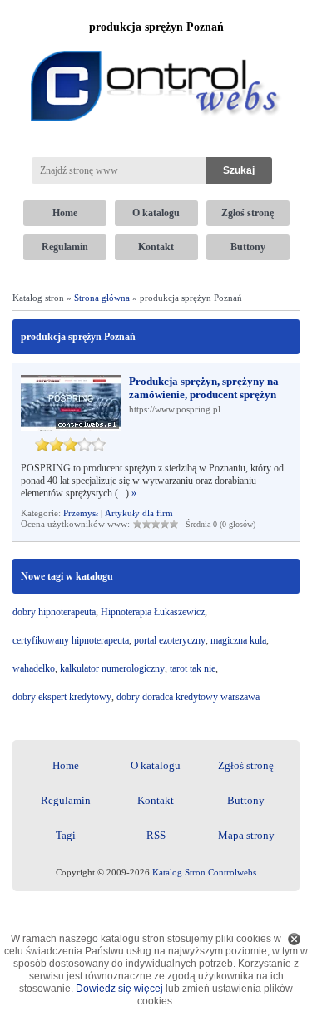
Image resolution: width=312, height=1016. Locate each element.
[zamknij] (294, 939)
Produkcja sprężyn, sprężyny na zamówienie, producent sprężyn (204, 388)
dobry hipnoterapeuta (54, 612)
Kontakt (156, 247)
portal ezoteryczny (170, 640)
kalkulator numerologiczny (112, 668)
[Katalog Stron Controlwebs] (156, 44)
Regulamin (65, 247)
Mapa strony (246, 835)
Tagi (66, 835)
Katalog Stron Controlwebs (204, 872)
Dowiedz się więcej (119, 988)
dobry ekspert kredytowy (61, 697)
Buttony (247, 247)
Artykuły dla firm (139, 513)
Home (64, 213)
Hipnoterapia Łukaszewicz (153, 612)
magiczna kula (238, 640)
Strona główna (102, 298)
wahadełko (33, 668)
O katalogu (156, 213)
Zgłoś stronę (247, 213)
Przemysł (80, 513)
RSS (156, 835)
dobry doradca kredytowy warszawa (188, 697)
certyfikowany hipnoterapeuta (70, 640)
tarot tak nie (192, 668)
